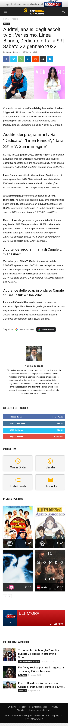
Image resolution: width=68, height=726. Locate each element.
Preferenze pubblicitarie (40, 710)
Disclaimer (21, 710)
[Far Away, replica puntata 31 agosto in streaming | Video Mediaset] (9, 672)
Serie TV (22, 691)
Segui (60, 423)
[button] (63, 11)
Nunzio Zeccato (13, 52)
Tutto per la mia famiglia (29, 661)
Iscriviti (58, 436)
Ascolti (15, 19)
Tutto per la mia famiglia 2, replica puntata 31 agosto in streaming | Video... (38, 654)
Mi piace (59, 417)
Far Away (22, 675)
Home (6, 19)
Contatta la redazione (39, 706)
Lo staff (22, 706)
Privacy (55, 706)
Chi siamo (12, 706)
